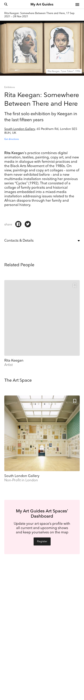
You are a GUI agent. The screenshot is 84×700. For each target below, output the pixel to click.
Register (42, 541)
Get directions (11, 139)
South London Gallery (19, 129)
